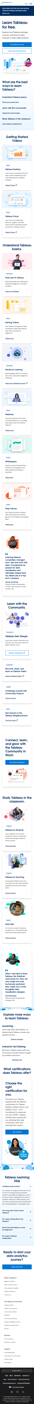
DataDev (7, 1315)
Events (6, 1328)
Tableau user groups (10, 1308)
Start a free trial (16, 1267)
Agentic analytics (9, 1281)
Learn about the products (17, 51)
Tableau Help (8, 1359)
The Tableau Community (13, 1302)
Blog (11, 1375)
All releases (7, 1362)
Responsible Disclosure (9, 1383)
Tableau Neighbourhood (12, 1322)
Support (7, 1349)
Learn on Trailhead (12, 291)
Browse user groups (16, 653)
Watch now (5, 13)
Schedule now (17, 1060)
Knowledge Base (9, 1352)
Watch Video (10, 185)
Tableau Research (9, 1291)
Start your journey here (10, 102)
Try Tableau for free (17, 45)
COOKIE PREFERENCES (23, 1383)
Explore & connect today (11, 113)
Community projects (10, 1318)
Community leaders (10, 1312)
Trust (6, 1375)
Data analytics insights (11, 1288)
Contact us (7, 1295)
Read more (9, 478)
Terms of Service (12, 1379)
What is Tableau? (10, 1278)
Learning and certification (12, 1356)
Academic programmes (11, 1325)
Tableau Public (9, 1305)
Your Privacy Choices (18, 1387)
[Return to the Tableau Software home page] (8, 3)
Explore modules (17, 1039)
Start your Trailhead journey (15, 383)
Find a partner (8, 1339)
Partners (7, 1335)
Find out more (10, 698)
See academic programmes (12, 124)
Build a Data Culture (10, 1285)
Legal (4, 1379)
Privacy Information (23, 1379)
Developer (17, 1375)
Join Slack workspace (17, 762)
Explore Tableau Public (13, 676)
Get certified (17, 1132)
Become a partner (10, 1342)
